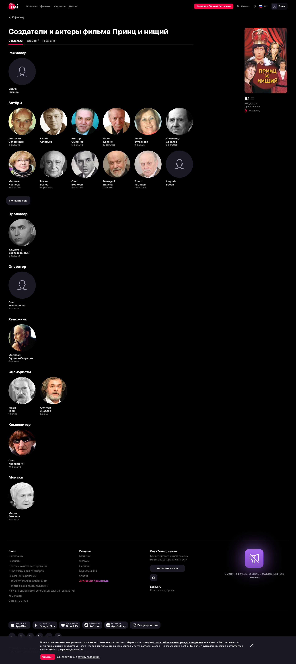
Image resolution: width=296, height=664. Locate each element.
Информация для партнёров (26, 570)
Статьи (83, 575)
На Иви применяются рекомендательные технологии (41, 590)
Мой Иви (84, 555)
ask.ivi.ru (155, 586)
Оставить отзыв (18, 600)
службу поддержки (89, 656)
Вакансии (14, 560)
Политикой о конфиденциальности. (62, 649)
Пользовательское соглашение (27, 580)
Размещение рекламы (22, 575)
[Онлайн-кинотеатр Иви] (14, 6)
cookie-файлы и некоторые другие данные (178, 642)
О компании (15, 555)
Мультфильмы (88, 570)
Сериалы (84, 565)
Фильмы (84, 560)
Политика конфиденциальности (28, 585)
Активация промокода (94, 580)
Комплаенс (15, 595)
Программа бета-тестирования (27, 565)
